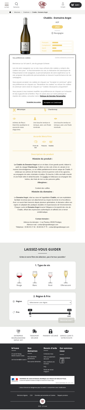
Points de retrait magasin (48, 370)
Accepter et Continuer (53, 103)
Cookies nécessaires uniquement (64, 57)
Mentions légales (22, 395)
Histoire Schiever (65, 358)
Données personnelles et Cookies (45, 395)
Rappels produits (63, 395)
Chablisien (26, 12)
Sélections (17, 12)
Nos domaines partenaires (32, 357)
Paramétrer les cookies (34, 102)
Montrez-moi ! (66, 320)
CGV (31, 395)
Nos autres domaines (34, 361)
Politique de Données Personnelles (53, 96)
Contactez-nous (48, 354)
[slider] (30, 313)
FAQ (45, 366)
